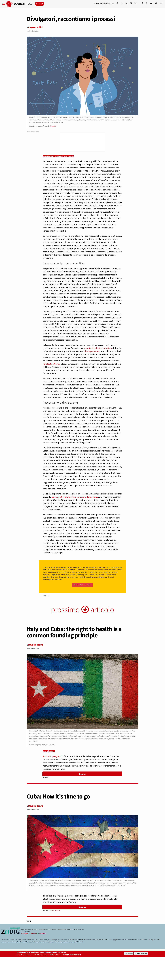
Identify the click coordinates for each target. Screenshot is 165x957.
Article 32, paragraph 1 (52, 756)
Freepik (53, 126)
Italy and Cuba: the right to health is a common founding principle (74, 632)
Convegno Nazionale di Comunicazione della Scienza (75, 497)
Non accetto (129, 953)
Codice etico (33, 934)
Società (71, 156)
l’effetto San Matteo (51, 363)
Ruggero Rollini (35, 27)
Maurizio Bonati (35, 644)
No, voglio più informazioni (72, 955)
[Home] (20, 4)
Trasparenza (41, 934)
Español (57, 910)
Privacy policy (25, 934)
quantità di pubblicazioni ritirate (98, 348)
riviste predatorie (91, 351)
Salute (45, 751)
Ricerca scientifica (61, 156)
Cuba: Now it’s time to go (58, 796)
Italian (52, 910)
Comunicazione (48, 156)
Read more (82, 774)
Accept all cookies (141, 953)
